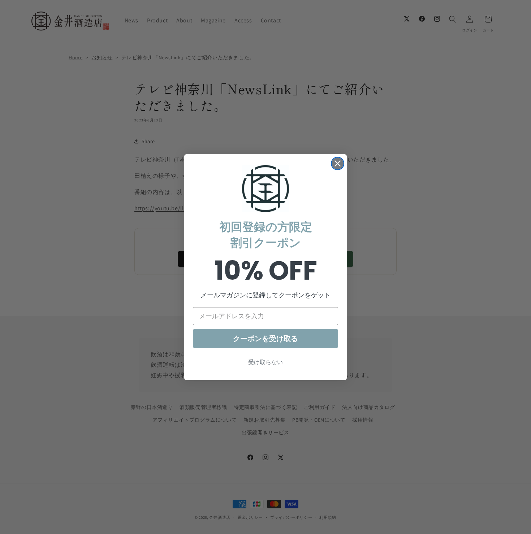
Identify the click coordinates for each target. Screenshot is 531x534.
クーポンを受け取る (265, 338)
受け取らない (265, 362)
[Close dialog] (337, 163)
